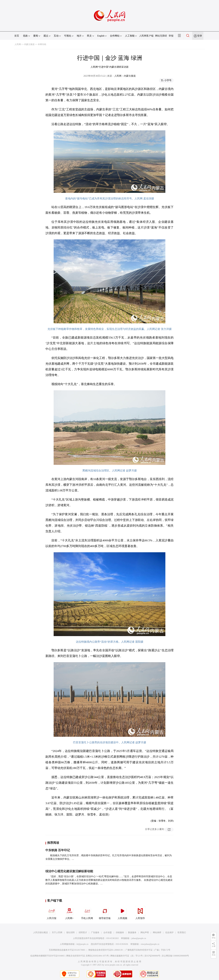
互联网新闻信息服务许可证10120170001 (67, 950)
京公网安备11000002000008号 (175, 956)
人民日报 (51, 918)
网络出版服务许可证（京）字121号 (126, 956)
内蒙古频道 (29, 44)
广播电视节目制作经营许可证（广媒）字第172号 (147, 950)
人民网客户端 (146, 35)
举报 (171, 35)
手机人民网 (87, 918)
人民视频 (122, 918)
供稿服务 (120, 932)
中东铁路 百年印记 (57, 850)
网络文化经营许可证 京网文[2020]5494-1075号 (87, 956)
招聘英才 (83, 932)
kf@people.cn (82, 944)
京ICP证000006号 (152, 956)
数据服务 (132, 932)
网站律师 (157, 932)
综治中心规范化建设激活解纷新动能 (69, 871)
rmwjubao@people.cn (150, 944)
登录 (199, 35)
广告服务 (95, 932)
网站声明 (144, 932)
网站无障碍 (161, 35)
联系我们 (182, 932)
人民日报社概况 (40, 932)
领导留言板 (105, 918)
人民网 (18, 44)
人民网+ (69, 918)
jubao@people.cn (138, 938)
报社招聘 (70, 932)
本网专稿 (42, 44)
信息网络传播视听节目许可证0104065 (47, 956)
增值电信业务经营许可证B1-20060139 (105, 950)
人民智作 (140, 918)
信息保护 (169, 932)
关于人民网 (57, 932)
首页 (16, 35)
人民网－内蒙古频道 (125, 76)
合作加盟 (107, 932)
